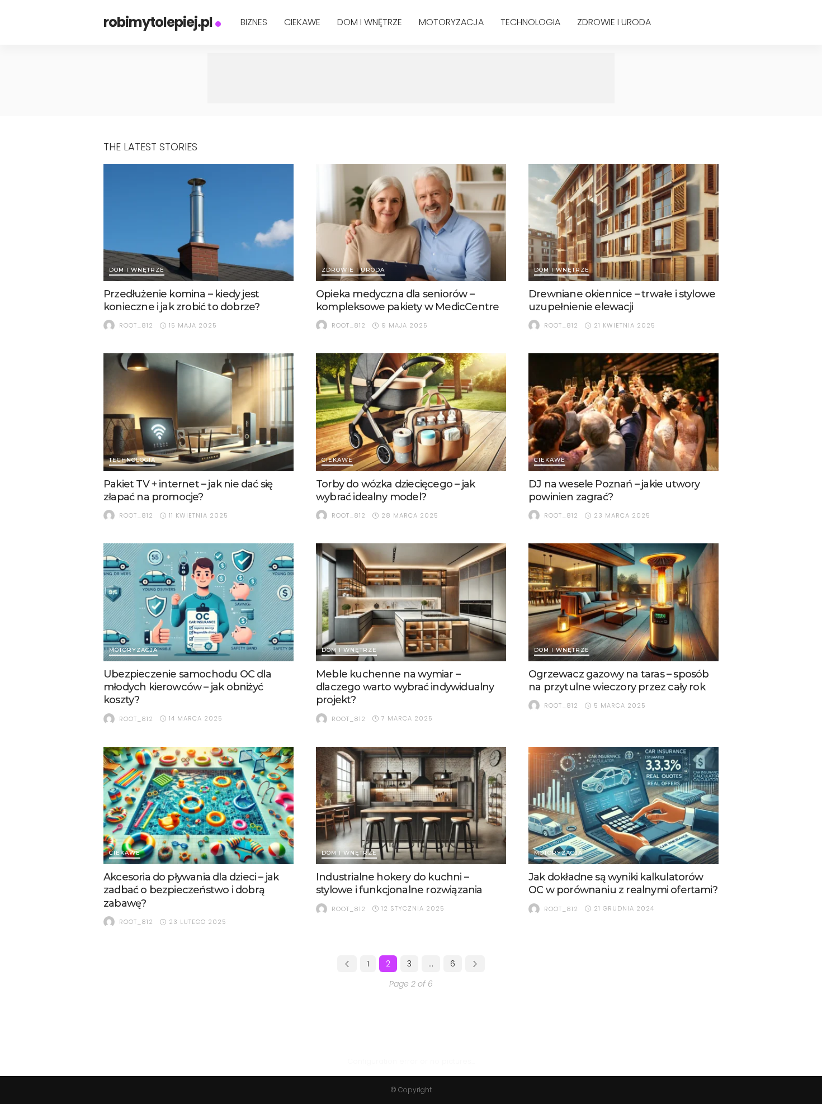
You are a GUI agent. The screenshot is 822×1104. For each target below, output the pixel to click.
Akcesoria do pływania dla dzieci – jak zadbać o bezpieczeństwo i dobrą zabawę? (190, 890)
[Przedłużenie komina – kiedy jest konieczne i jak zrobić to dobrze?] (198, 222)
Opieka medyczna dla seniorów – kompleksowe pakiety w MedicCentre (407, 300)
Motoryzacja (451, 22)
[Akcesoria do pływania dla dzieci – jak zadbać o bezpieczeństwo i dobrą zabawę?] (198, 805)
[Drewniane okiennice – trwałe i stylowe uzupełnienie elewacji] (623, 222)
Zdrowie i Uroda (614, 22)
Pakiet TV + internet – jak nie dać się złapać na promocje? (187, 490)
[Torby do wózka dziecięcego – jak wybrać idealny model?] (411, 412)
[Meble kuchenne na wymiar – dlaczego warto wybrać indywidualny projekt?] (411, 602)
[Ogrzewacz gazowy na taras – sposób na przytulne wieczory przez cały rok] (623, 602)
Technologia (530, 22)
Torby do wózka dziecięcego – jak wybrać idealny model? (395, 490)
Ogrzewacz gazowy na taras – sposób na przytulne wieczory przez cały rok (618, 680)
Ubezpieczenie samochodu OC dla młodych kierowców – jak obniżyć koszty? (187, 687)
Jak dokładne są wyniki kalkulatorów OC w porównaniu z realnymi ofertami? (622, 883)
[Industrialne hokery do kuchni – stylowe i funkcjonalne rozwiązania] (411, 805)
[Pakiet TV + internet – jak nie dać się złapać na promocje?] (198, 412)
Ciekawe (302, 22)
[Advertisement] (411, 78)
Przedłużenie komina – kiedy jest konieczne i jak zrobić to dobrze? (181, 300)
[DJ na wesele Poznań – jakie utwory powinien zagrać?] (623, 412)
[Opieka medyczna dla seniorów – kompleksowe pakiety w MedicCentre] (411, 222)
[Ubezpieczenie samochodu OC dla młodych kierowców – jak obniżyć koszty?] (198, 602)
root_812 (136, 325)
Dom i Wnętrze (369, 22)
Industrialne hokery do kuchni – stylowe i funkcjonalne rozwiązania (399, 883)
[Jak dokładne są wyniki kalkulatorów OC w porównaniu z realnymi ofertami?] (623, 805)
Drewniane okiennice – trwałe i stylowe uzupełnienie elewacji (621, 300)
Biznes (253, 22)
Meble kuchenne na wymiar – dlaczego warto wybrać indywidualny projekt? (405, 687)
